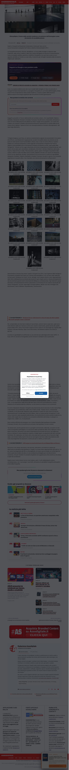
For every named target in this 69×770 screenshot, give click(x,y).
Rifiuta (28, 393)
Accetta (41, 393)
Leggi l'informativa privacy (40, 389)
